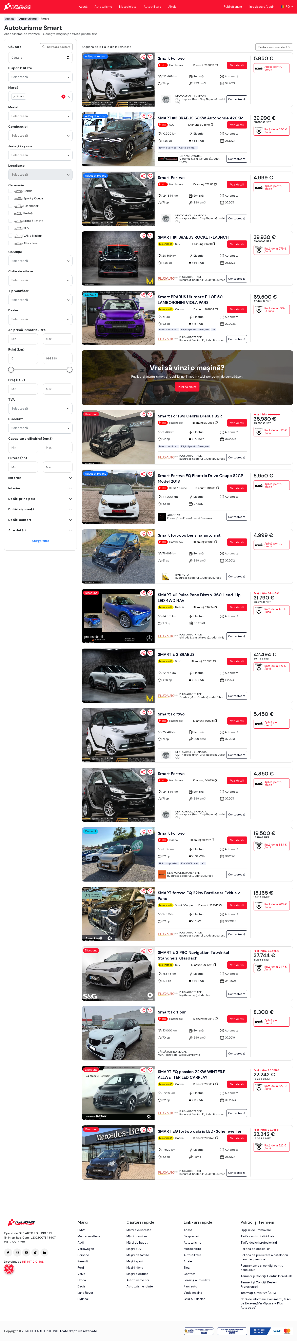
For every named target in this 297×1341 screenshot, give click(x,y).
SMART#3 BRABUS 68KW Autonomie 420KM (200, 118)
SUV (26, 228)
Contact (190, 1274)
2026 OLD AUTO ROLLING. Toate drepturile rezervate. (60, 1331)
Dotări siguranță (21, 509)
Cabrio (28, 191)
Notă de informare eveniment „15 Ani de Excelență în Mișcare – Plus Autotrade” (266, 1303)
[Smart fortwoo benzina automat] (118, 556)
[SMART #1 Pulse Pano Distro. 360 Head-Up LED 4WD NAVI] (118, 616)
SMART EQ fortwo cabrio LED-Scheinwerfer (200, 1131)
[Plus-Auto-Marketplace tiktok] (35, 1252)
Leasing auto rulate (197, 1280)
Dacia (81, 1286)
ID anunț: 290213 (205, 488)
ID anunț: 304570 (199, 124)
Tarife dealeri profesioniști (259, 1243)
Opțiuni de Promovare (256, 1230)
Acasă (83, 7)
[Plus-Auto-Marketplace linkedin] (44, 1252)
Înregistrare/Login (261, 7)
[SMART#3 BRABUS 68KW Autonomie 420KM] (118, 139)
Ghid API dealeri (194, 1299)
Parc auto (190, 1286)
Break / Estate (33, 221)
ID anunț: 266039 (204, 65)
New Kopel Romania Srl (183, 872)
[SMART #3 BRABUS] (118, 676)
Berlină (28, 213)
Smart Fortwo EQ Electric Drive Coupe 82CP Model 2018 (200, 478)
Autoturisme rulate (139, 1286)
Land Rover (85, 1293)
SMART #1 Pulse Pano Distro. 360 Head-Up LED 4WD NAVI (199, 597)
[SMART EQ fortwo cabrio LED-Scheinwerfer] (118, 1152)
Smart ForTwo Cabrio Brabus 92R (190, 416)
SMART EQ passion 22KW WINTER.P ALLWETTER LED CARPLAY (191, 1074)
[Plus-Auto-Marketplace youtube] (26, 1252)
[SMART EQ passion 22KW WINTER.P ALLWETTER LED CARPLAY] (118, 1093)
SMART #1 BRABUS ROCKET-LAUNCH (193, 237)
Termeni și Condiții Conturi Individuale (267, 1276)
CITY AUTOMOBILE (190, 156)
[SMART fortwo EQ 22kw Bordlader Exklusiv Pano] (118, 914)
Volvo (81, 1274)
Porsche (83, 1255)
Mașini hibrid (134, 1268)
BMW (81, 1230)
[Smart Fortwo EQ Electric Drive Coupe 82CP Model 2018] (118, 497)
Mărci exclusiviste (138, 1230)
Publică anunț (233, 7)
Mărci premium (136, 1236)
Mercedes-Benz (89, 1236)
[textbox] (45, 96)
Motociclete (128, 7)
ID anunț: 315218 (202, 244)
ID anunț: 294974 (202, 965)
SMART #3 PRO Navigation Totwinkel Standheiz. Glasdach (193, 955)
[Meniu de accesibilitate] (9, 1269)
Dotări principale (21, 499)
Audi (81, 1243)
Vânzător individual (172, 1051)
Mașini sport (134, 1261)
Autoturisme (103, 7)
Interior (14, 488)
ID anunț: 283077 (208, 905)
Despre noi (191, 1236)
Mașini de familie (137, 1255)
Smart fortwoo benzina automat (189, 535)
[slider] (11, 370)
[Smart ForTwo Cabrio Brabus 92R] (118, 437)
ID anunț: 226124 (204, 607)
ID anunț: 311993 (204, 542)
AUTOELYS (173, 515)
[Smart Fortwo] (118, 80)
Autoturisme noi (137, 1280)
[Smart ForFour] (118, 1033)
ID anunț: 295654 (204, 1084)
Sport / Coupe (33, 198)
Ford (81, 1268)
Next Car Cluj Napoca (191, 96)
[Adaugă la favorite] (150, 57)
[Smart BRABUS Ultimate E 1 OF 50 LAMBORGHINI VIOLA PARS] (118, 318)
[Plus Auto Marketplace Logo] (17, 7)
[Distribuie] (143, 57)
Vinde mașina (193, 1293)
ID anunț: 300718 (203, 780)
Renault (83, 1261)
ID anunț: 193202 (201, 840)
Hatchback (31, 206)
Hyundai (83, 1299)
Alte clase (30, 243)
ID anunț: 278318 (203, 184)
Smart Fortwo (171, 58)
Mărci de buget (137, 1243)
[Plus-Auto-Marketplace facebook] (8, 1252)
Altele (172, 7)
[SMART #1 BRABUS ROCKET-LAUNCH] (118, 258)
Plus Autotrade (190, 277)
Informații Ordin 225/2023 (258, 1293)
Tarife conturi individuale (257, 1236)
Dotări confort (20, 520)
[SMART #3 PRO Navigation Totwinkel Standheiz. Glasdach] (118, 974)
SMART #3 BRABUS (176, 654)
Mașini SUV (134, 1249)
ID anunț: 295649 (204, 1138)
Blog (187, 1268)
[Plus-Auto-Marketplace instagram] (17, 1252)
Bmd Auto (182, 574)
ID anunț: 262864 (204, 309)
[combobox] (40, 77)
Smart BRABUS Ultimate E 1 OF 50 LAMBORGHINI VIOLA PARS (190, 299)
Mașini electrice (137, 1274)
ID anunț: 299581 (202, 661)
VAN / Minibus (32, 236)
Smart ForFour (172, 1012)
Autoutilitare (152, 7)
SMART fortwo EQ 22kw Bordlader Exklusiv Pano (199, 895)
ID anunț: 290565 (204, 423)
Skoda (82, 1280)
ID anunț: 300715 (203, 721)
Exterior (14, 478)
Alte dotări (17, 530)
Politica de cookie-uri (255, 1249)
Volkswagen (86, 1249)
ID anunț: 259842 (204, 1019)
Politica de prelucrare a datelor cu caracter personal (264, 1257)
